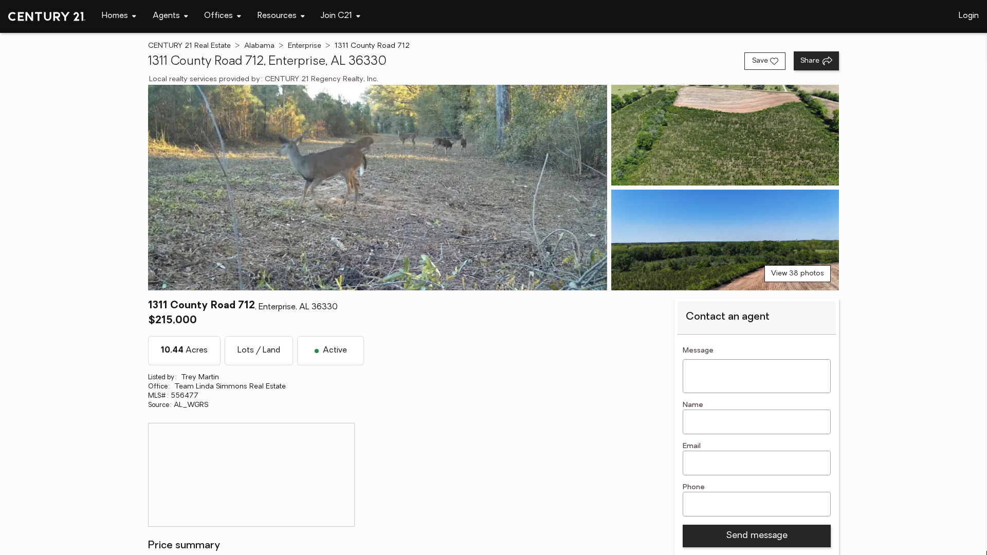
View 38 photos (797, 274)
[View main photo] (377, 187)
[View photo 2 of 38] (725, 135)
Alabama (259, 46)
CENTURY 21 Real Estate (189, 46)
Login (969, 16)
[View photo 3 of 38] (725, 240)
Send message (757, 536)
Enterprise (304, 46)
